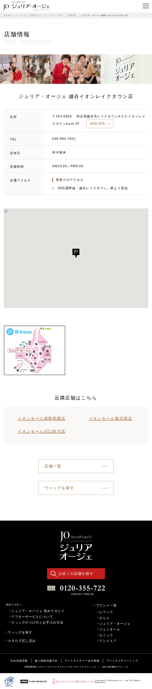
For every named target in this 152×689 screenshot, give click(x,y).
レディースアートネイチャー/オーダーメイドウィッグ (67, 667)
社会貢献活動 (19, 660)
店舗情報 (71, 15)
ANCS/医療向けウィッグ (115, 667)
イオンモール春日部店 (110, 418)
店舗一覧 (52, 466)
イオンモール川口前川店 (42, 431)
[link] (26, 6)
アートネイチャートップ (122, 660)
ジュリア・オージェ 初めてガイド (38, 611)
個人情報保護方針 (46, 660)
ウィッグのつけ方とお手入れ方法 (37, 622)
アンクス (106, 641)
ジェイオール (109, 629)
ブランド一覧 (106, 605)
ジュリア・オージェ (115, 623)
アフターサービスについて (32, 616)
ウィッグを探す (59, 488)
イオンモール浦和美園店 (42, 418)
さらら (104, 618)
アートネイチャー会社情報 (82, 660)
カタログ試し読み (22, 640)
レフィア (106, 612)
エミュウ (106, 635)
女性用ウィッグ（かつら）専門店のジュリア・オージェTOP (33, 15)
